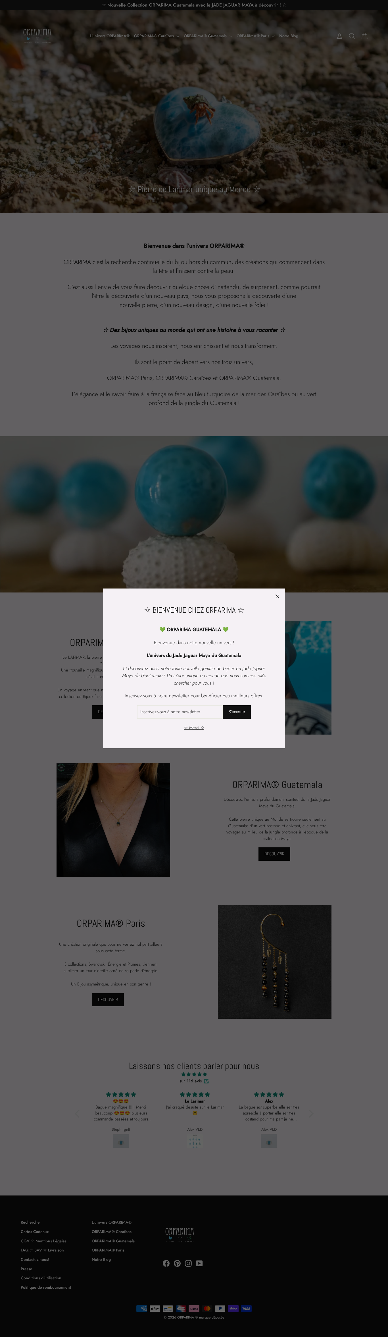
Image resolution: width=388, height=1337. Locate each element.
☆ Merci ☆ (194, 728)
